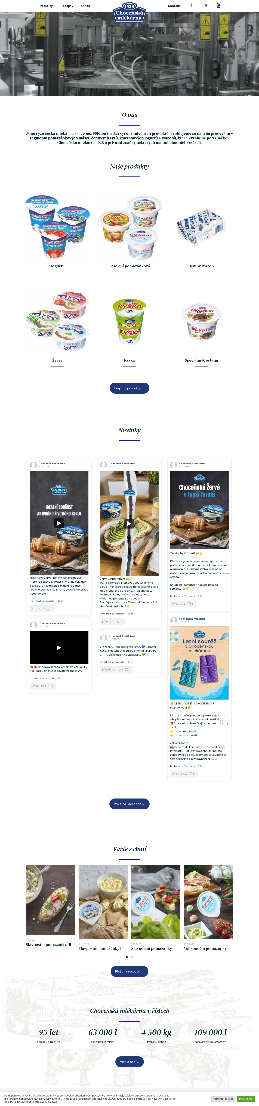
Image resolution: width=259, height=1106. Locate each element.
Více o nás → (129, 1062)
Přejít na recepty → (129, 971)
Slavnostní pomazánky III (48, 944)
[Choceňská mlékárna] (129, 12)
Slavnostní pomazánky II (101, 948)
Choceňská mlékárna (52, 463)
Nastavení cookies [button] (223, 1098)
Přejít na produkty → (129, 388)
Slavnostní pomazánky (151, 948)
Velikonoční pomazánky (205, 948)
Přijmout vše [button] (245, 1098)
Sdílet (60, 601)
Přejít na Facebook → (129, 804)
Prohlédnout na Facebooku (42, 601)
